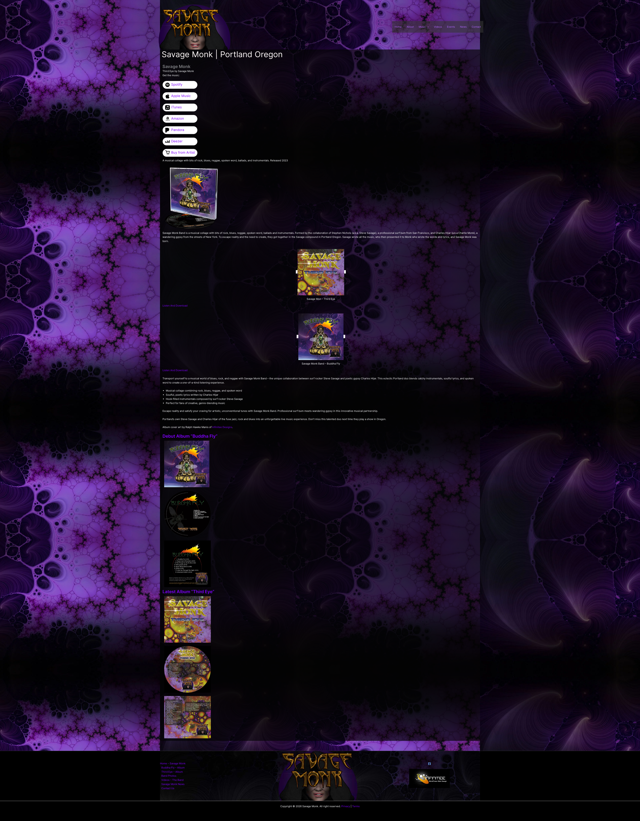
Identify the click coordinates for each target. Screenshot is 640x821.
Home (398, 26)
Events (451, 26)
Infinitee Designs (222, 427)
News (463, 26)
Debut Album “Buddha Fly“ (190, 436)
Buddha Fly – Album (173, 767)
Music (422, 26)
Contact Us (167, 788)
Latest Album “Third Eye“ (188, 591)
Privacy (345, 806)
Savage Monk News (172, 784)
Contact (476, 26)
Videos (438, 26)
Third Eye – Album (172, 771)
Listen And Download (175, 305)
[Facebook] (429, 763)
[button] (427, 27)
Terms (356, 806)
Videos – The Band (172, 780)
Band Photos (168, 775)
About (410, 26)
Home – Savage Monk (173, 763)
